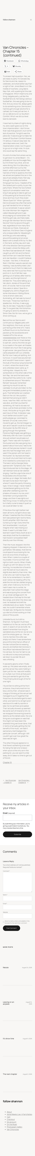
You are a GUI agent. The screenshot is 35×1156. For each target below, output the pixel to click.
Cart (8, 1117)
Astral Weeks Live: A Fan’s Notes (19, 1114)
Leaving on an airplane (8, 1003)
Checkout (11, 1119)
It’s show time (8, 1039)
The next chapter (10, 1074)
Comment (6, 871)
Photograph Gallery (14, 1127)
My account (11, 1122)
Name (5, 895)
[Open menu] (31, 20)
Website (5, 912)
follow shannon (9, 19)
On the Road (12, 1124)
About (9, 1112)
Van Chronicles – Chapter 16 (24, 781)
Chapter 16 (7, 762)
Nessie (5, 967)
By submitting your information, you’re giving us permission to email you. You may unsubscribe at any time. (16, 826)
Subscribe (17, 834)
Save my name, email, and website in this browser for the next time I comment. (17, 922)
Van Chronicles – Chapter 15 (9, 781)
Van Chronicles (13, 1129)
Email (9, 813)
